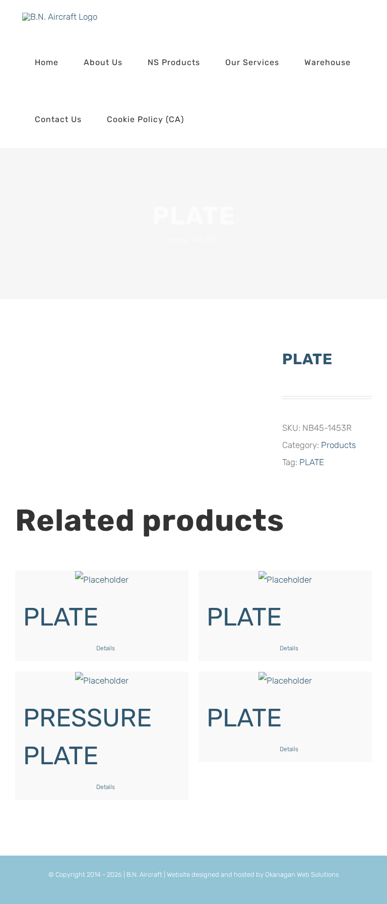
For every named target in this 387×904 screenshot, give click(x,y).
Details (105, 648)
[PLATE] (102, 579)
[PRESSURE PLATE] (102, 680)
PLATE (311, 462)
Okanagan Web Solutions (302, 874)
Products (338, 445)
